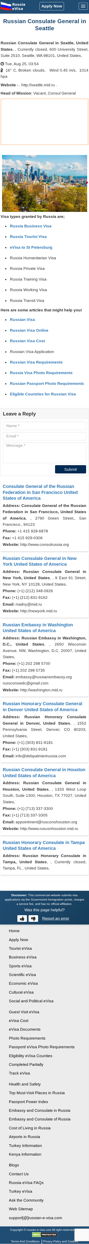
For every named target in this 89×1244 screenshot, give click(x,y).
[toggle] (83, 6)
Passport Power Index (28, 1102)
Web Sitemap (21, 1209)
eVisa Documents (25, 1029)
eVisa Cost (18, 1020)
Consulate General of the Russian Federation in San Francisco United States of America (40, 492)
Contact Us (19, 1174)
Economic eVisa (23, 983)
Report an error (55, 918)
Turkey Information (25, 1145)
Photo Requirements (27, 1038)
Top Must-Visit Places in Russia (37, 1093)
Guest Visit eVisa (24, 1012)
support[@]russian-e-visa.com (35, 1218)
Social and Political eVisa (31, 1001)
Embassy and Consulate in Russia (39, 1110)
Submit (70, 469)
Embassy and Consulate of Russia (40, 1119)
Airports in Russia (24, 1137)
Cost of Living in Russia (30, 1128)
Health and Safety (25, 1084)
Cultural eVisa (21, 992)
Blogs (14, 1165)
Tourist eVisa (20, 948)
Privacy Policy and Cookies (60, 1241)
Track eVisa (19, 1073)
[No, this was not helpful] (33, 918)
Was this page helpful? (44, 910)
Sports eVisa (20, 966)
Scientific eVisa (22, 975)
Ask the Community (26, 1200)
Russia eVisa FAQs (26, 1182)
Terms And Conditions (25, 1241)
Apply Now (51, 6)
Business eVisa (23, 957)
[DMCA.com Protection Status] (44, 1234)
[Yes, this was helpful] (22, 918)
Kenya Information (25, 1154)
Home (14, 931)
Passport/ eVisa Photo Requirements (42, 1047)
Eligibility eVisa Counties (30, 1056)
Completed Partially (26, 1064)
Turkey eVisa (20, 1191)
